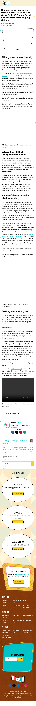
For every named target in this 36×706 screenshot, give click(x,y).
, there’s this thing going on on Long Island (17, 235)
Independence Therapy (6, 616)
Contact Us (19, 582)
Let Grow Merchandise (27, 606)
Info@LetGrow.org (22, 574)
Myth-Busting (27, 620)
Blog (24, 600)
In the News (16, 605)
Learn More (18, 494)
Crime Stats (16, 615)
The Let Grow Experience (6, 631)
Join (20, 659)
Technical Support (4, 601)
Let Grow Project (16, 369)
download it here (12, 180)
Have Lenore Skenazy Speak (6, 636)
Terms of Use (13, 691)
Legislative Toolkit (5, 621)
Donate (4, 605)
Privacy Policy (22, 691)
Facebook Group (28, 615)
